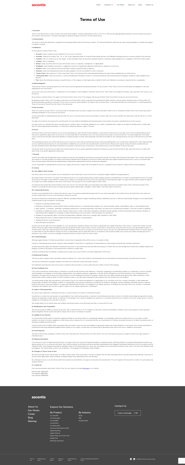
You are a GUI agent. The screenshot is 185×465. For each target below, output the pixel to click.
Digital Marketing (55, 430)
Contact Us (149, 5)
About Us (131, 5)
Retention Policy (60, 459)
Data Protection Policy (41, 459)
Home (98, 5)
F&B (80, 418)
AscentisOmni (54, 423)
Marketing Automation (57, 441)
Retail (80, 415)
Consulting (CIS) (55, 425)
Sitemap (32, 421)
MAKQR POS (54, 438)
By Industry (85, 412)
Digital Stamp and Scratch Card (59, 435)
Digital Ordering (55, 433)
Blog (140, 5)
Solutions (107, 5)
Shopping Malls (83, 420)
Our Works (120, 5)
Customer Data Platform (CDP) (59, 428)
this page (86, 368)
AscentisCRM (54, 415)
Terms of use (32, 459)
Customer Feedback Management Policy (89, 459)
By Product (56, 412)
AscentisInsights (55, 418)
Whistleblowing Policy (72, 459)
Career (31, 414)
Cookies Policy (52, 459)
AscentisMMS (54, 420)
